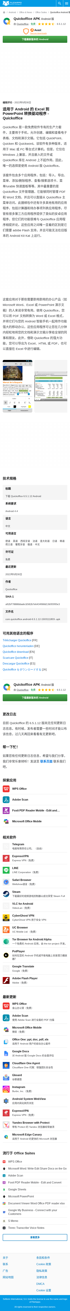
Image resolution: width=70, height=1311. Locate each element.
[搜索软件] (59, 3)
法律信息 (41, 1277)
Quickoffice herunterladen (18, 646)
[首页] (4, 12)
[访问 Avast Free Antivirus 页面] (35, 31)
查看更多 (35, 1237)
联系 (5, 1264)
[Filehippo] (12, 3)
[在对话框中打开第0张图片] (17, 386)
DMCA (40, 1283)
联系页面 (46, 761)
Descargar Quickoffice (16, 663)
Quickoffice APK (34, 19)
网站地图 (8, 1277)
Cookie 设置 (43, 1290)
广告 (5, 1270)
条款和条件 (43, 1257)
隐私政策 (41, 1270)
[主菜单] (66, 3)
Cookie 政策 (43, 1264)
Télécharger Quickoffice (17, 640)
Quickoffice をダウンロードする (22, 669)
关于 (5, 1257)
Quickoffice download (16, 651)
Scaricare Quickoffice (15, 657)
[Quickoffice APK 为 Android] (7, 21)
